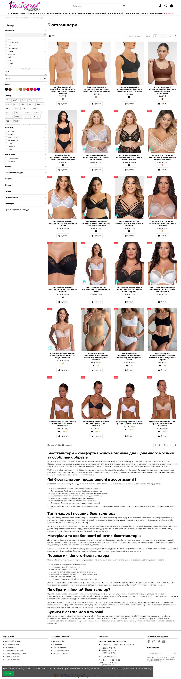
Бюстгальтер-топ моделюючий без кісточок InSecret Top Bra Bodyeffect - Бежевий (96, 356)
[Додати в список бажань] (76, 45)
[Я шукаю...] (124, 6)
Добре (8, 673)
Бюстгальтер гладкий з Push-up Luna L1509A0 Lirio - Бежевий (162, 423)
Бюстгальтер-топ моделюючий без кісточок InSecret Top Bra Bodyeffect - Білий (129, 356)
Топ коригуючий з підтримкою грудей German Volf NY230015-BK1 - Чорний (63, 157)
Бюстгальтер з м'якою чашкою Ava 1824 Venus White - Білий (63, 223)
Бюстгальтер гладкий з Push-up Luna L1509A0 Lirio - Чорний (96, 423)
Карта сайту (10, 647)
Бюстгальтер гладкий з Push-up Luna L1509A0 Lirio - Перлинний (62, 423)
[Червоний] (27, 89)
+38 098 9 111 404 (109, 650)
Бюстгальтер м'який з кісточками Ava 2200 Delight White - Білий (96, 157)
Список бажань (59, 647)
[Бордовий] (31, 89)
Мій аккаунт (57, 644)
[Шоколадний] (10, 89)
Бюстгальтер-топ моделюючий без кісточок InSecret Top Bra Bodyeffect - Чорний (162, 356)
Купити (64, 104)
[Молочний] (17, 89)
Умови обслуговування (15, 653)
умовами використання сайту (137, 668)
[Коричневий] (162, 99)
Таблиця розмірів (13, 660)
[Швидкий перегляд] (76, 49)
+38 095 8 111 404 (109, 648)
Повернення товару (14, 650)
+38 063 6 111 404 (109, 653)
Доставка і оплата (13, 644)
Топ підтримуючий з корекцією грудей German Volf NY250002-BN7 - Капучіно (96, 89)
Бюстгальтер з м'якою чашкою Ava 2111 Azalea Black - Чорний (63, 289)
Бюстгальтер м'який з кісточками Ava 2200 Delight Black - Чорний (129, 157)
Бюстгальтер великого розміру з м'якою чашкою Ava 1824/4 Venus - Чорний (96, 223)
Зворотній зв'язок (13, 641)
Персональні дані (12, 656)
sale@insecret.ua (109, 656)
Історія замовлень (60, 650)
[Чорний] (129, 97)
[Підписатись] (175, 653)
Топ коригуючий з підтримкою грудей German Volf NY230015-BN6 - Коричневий (162, 90)
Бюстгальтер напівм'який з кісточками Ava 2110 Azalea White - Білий (162, 289)
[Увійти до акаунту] (160, 6)
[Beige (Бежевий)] (162, 165)
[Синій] (38, 89)
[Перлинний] (66, 431)
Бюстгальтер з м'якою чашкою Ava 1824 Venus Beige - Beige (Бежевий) (162, 157)
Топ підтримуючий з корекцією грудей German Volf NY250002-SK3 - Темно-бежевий (62, 90)
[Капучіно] (96, 97)
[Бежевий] (162, 231)
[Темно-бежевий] (63, 99)
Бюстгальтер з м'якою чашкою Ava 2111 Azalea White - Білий (96, 289)
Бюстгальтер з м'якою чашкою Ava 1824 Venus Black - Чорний (129, 223)
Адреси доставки (60, 653)
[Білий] (96, 165)
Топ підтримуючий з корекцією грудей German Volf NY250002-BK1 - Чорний (129, 89)
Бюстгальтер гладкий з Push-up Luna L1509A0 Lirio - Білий (129, 422)
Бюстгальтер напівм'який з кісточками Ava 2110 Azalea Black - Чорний (129, 289)
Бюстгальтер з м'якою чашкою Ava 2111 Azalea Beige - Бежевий (162, 223)
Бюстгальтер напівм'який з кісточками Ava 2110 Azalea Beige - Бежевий (62, 355)
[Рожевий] (35, 89)
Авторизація (58, 641)
